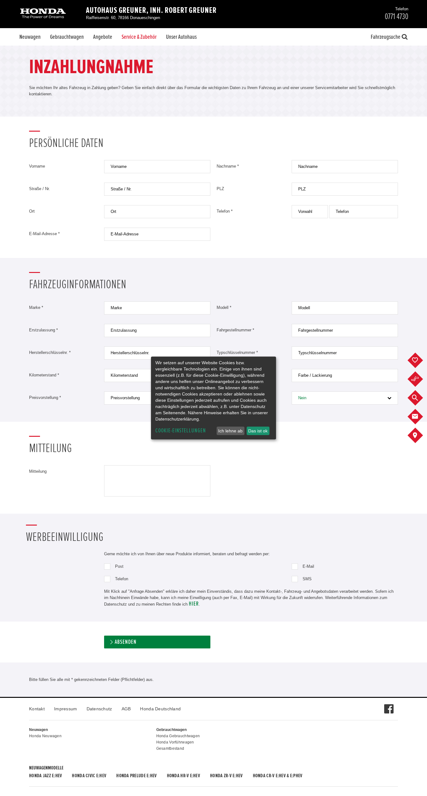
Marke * (36, 307)
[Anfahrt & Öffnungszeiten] (420, 435)
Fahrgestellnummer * (235, 330)
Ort (32, 211)
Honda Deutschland (160, 708)
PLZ (220, 188)
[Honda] (43, 14)
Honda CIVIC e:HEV (89, 775)
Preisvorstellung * (45, 397)
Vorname (37, 166)
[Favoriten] (420, 360)
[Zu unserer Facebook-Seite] (389, 705)
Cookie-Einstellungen (180, 431)
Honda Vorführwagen (175, 742)
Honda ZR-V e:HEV (226, 775)
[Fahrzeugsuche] (420, 398)
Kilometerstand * (44, 375)
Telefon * (225, 211)
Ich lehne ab (230, 430)
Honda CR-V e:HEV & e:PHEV (278, 775)
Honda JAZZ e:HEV (45, 775)
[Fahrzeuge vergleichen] (420, 379)
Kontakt (37, 708)
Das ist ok (258, 430)
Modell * (224, 307)
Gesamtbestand (170, 748)
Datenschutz (99, 708)
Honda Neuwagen (45, 736)
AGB (126, 708)
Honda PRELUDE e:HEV (136, 775)
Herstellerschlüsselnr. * (50, 352)
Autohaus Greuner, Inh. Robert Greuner (151, 10)
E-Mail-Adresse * (44, 233)
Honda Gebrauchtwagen (178, 736)
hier (194, 604)
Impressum (65, 708)
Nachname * (228, 166)
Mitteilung (38, 471)
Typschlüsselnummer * (237, 352)
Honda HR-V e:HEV (183, 775)
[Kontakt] (420, 417)
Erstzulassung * (43, 330)
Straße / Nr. (39, 188)
